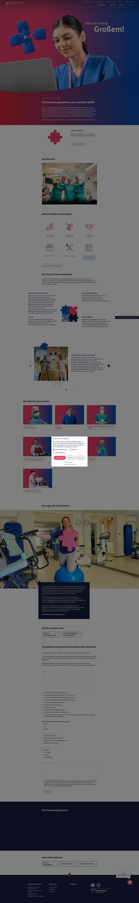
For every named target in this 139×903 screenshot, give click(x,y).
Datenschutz (72, 464)
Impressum (66, 464)
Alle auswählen (59, 458)
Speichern (81, 458)
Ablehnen (71, 458)
